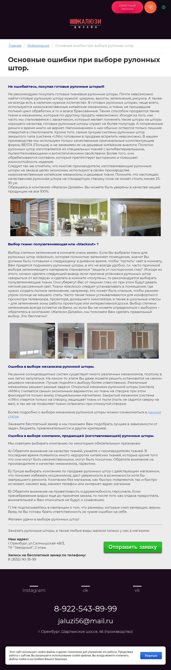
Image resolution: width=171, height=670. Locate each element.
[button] (127, 7)
